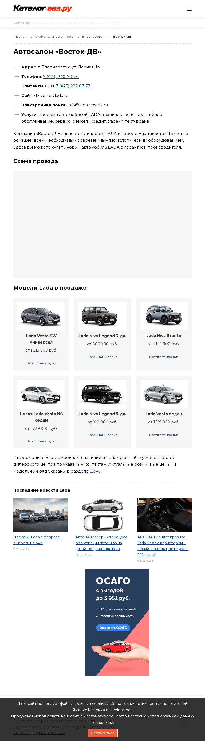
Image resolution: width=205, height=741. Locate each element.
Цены (95, 471)
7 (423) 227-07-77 (73, 85)
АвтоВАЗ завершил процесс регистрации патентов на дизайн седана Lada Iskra (101, 543)
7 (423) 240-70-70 (61, 76)
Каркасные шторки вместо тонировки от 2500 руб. (79, 23)
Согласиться (102, 733)
